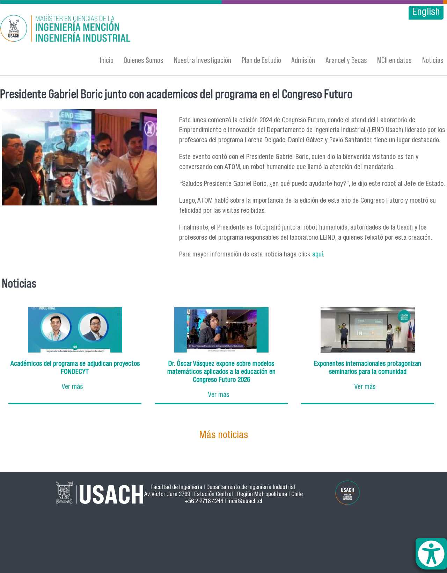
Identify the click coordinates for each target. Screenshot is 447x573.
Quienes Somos (143, 60)
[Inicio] (145, 29)
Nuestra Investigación (202, 60)
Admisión (303, 60)
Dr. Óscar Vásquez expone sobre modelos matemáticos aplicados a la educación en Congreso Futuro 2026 (221, 372)
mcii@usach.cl (244, 502)
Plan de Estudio (261, 60)
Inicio (106, 60)
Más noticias (223, 436)
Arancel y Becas (346, 60)
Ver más (72, 387)
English (426, 13)
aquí (317, 255)
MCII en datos (394, 60)
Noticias (433, 60)
